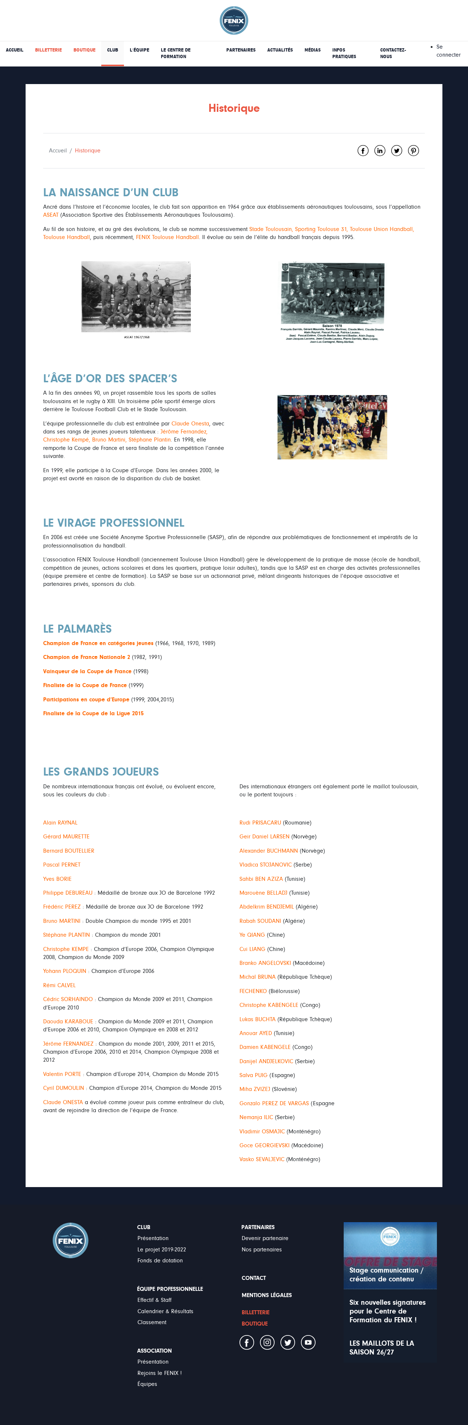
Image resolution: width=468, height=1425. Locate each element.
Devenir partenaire (265, 1238)
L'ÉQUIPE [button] (139, 50)
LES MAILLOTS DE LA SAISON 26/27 (382, 1347)
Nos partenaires (262, 1249)
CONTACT (254, 1278)
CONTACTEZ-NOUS (393, 53)
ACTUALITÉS (280, 50)
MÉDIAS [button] (313, 50)
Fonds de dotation (160, 1260)
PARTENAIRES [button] (241, 50)
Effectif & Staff (154, 1300)
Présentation (153, 1238)
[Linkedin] (379, 150)
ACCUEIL (14, 50)
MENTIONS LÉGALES (267, 1295)
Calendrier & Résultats (165, 1311)
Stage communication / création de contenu (387, 1274)
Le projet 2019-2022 (161, 1249)
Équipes (147, 1384)
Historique (88, 150)
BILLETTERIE (48, 50)
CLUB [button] (112, 50)
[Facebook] (363, 150)
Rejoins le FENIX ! (159, 1373)
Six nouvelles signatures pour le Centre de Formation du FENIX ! (388, 1311)
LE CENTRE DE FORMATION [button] (175, 53)
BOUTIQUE (84, 50)
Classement (151, 1322)
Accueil (58, 150)
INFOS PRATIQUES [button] (344, 53)
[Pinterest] (413, 150)
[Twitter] (396, 150)
